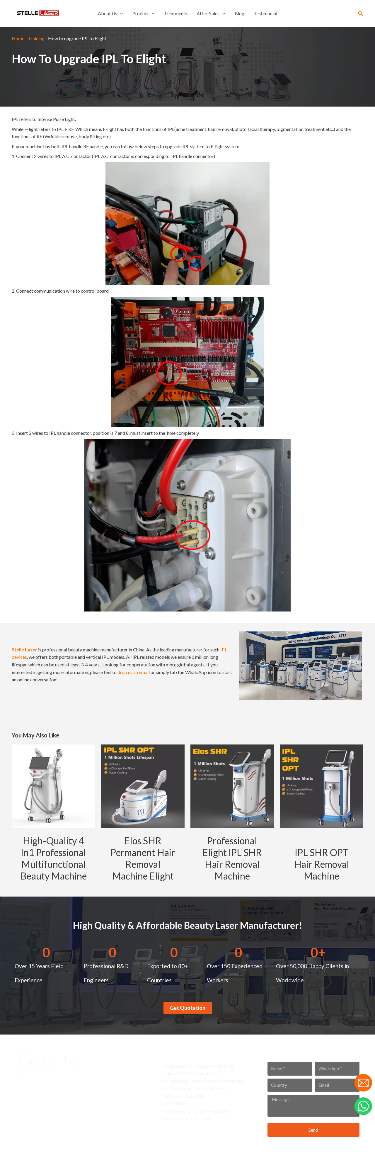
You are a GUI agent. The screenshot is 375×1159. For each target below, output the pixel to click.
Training (36, 38)
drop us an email (133, 672)
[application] (120, 13)
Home (18, 38)
